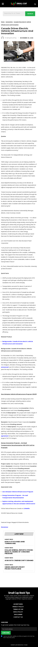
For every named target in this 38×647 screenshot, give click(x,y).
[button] (3, 3)
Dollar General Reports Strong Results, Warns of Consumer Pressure (19, 551)
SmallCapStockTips (11, 38)
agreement (5, 436)
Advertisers (18, 604)
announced (5, 367)
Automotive (9, 22)
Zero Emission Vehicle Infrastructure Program (17, 492)
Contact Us (18, 617)
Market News (9, 539)
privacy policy (11, 637)
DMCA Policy (18, 612)
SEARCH (30, 14)
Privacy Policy (18, 607)
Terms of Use (18, 609)
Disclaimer (4, 527)
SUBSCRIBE (5, 632)
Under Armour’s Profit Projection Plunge (15, 568)
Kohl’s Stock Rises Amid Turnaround (15, 542)
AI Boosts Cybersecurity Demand (19, 560)
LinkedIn (27, 508)
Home (3, 22)
